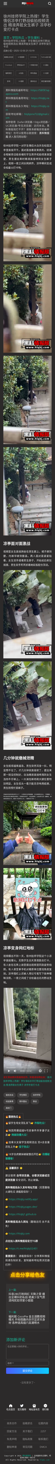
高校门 (8, 1108)
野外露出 (23, 1101)
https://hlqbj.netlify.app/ (23, 1199)
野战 (35, 1101)
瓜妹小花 (7, 50)
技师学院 (36, 1095)
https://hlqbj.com (19, 1233)
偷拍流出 (9, 1095)
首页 (6, 38)
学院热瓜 (18, 38)
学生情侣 (23, 1095)
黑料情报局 (26, 1456)
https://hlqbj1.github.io (22, 1214)
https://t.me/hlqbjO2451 (23, 1248)
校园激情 (9, 1101)
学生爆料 (34, 38)
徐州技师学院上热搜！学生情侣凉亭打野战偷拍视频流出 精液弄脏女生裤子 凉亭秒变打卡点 (27, 1081)
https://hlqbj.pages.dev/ (23, 1206)
